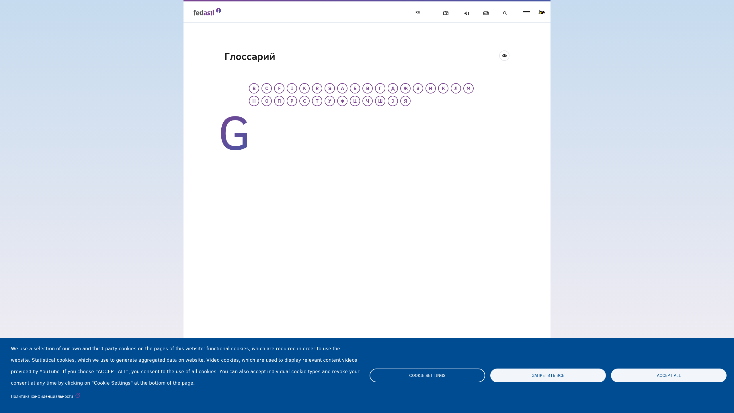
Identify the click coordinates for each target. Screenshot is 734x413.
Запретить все (548, 375)
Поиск (505, 13)
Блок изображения (445, 13)
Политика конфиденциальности (42, 396)
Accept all (669, 375)
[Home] (207, 11)
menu (526, 12)
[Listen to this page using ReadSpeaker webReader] (506, 55)
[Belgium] (541, 12)
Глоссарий (485, 13)
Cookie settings (427, 375)
